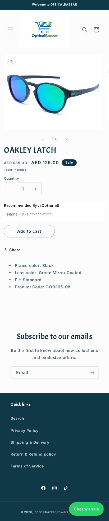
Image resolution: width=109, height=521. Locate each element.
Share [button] (15, 249)
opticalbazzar (45, 512)
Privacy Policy (24, 430)
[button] (10, 30)
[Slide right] (66, 139)
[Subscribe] (92, 372)
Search (17, 418)
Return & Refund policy (33, 454)
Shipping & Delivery (30, 442)
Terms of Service (27, 466)
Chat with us (86, 509)
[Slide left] (43, 139)
